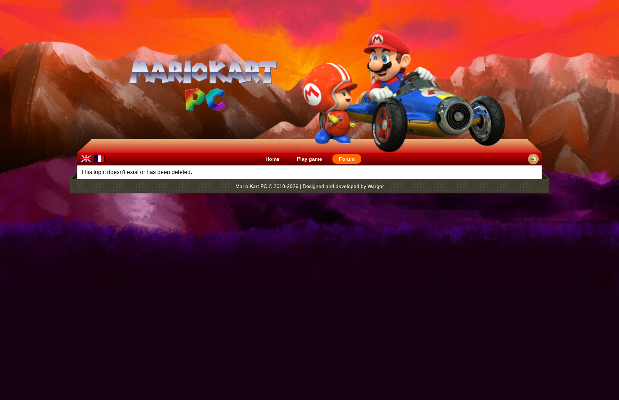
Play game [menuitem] (309, 159)
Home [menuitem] (272, 159)
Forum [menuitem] (347, 159)
